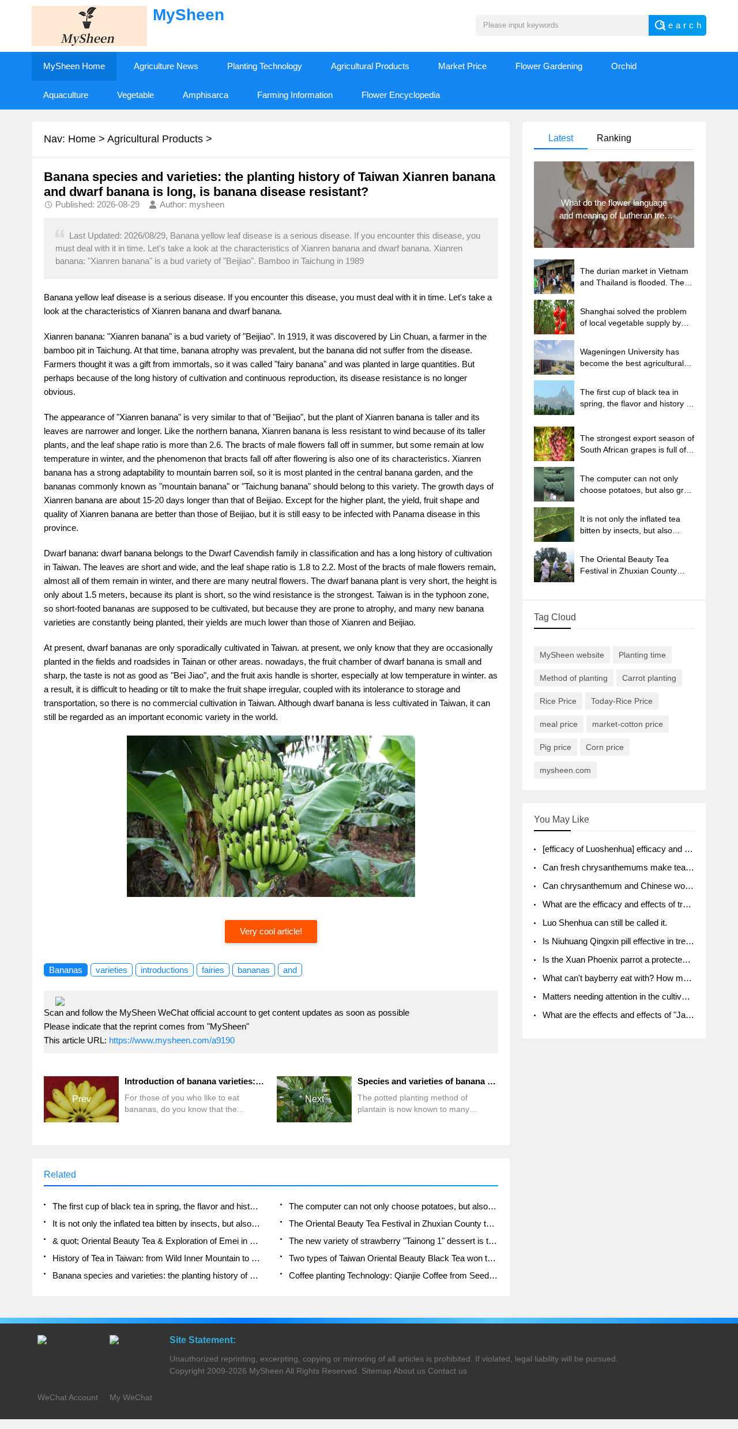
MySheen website (572, 654)
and (290, 970)
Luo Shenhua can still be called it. (605, 922)
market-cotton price (627, 724)
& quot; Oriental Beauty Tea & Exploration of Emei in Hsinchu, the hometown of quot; (157, 1241)
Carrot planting (649, 678)
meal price (559, 724)
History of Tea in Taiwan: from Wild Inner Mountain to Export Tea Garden (157, 1258)
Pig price (555, 747)
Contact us (447, 1370)
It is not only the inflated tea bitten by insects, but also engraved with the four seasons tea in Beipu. (157, 1223)
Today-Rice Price (622, 701)
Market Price (462, 66)
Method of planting (574, 678)
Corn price (605, 747)
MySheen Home (74, 66)
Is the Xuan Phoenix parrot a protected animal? (630, 959)
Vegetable (135, 95)
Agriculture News (166, 66)
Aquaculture (65, 95)
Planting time (642, 654)
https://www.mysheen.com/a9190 (172, 1040)
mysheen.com (565, 770)
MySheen (266, 1370)
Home (82, 139)
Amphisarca (205, 95)
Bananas (65, 970)
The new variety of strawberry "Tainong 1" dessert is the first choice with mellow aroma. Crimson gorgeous (393, 1241)
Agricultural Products (370, 66)
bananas (254, 970)
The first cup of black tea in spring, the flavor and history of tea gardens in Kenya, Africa (157, 1206)
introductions (165, 970)
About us (409, 1370)
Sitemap (376, 1370)
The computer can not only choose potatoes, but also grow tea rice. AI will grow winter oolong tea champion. (393, 1206)
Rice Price (558, 701)
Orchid (624, 66)
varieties (111, 970)
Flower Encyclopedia (401, 95)
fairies (213, 970)
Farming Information (295, 95)
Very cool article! (271, 931)
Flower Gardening (548, 66)
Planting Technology (264, 66)
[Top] (726, 1274)
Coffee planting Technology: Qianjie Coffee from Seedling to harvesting (393, 1275)
